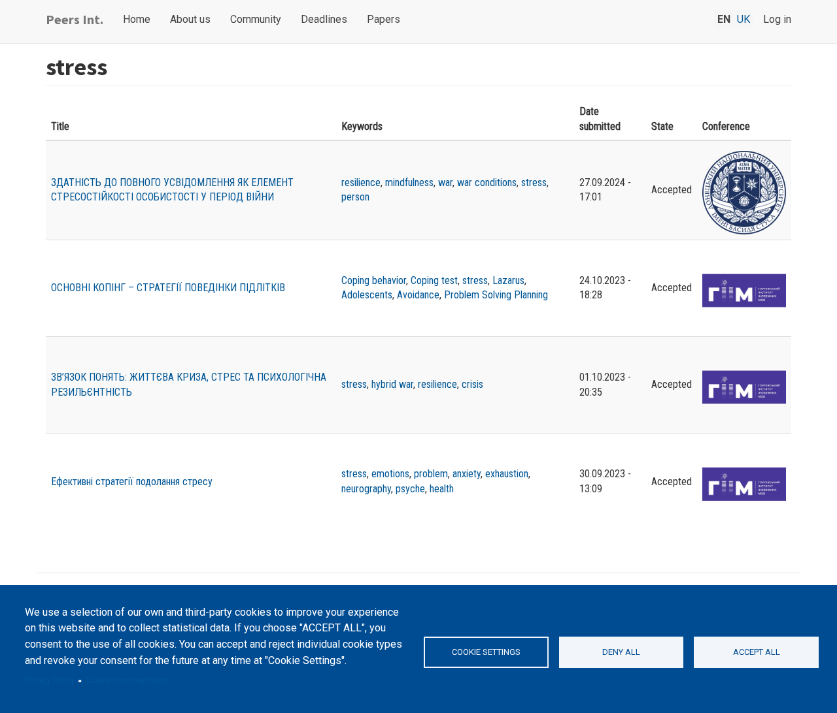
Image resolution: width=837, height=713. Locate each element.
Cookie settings (486, 652)
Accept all (756, 652)
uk (743, 19)
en (723, 19)
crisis (472, 384)
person (355, 197)
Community (255, 19)
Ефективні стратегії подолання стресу (132, 481)
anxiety (467, 473)
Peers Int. (74, 19)
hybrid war (392, 384)
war (445, 182)
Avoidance (418, 295)
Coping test (434, 280)
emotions (390, 473)
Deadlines (324, 19)
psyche (410, 489)
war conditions (487, 182)
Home (136, 19)
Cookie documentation (127, 680)
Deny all (621, 652)
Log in (777, 19)
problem (431, 473)
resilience (361, 182)
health (442, 489)
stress (534, 182)
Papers (383, 19)
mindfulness (409, 182)
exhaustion (506, 473)
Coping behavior (373, 280)
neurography (366, 489)
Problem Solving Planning (496, 295)
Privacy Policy (50, 680)
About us (190, 19)
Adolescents (366, 295)
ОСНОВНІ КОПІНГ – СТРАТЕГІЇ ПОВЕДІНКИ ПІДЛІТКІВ (168, 287)
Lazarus (508, 280)
